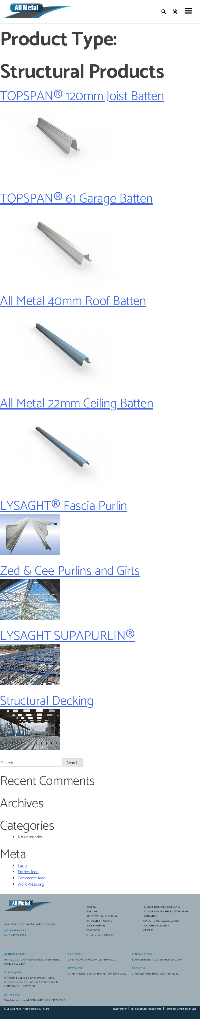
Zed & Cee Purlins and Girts (70, 571)
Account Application (156, 926)
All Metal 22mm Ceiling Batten (76, 403)
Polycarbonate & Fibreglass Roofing (165, 912)
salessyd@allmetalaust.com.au (37, 924)
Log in (23, 865)
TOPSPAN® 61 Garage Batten (76, 199)
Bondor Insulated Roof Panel (161, 907)
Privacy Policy (119, 1009)
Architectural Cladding (101, 916)
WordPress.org (31, 884)
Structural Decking (46, 701)
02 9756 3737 (17, 935)
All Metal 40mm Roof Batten (73, 301)
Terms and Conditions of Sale (180, 1009)
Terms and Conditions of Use (146, 1009)
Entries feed (28, 871)
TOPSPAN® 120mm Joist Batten (82, 96)
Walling (91, 912)
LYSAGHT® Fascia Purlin (63, 506)
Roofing (91, 907)
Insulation (150, 916)
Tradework (93, 930)
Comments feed (32, 878)
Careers (148, 930)
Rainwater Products (99, 921)
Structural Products (99, 935)
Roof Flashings (95, 926)
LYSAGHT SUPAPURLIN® (67, 636)
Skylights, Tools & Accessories (161, 921)
